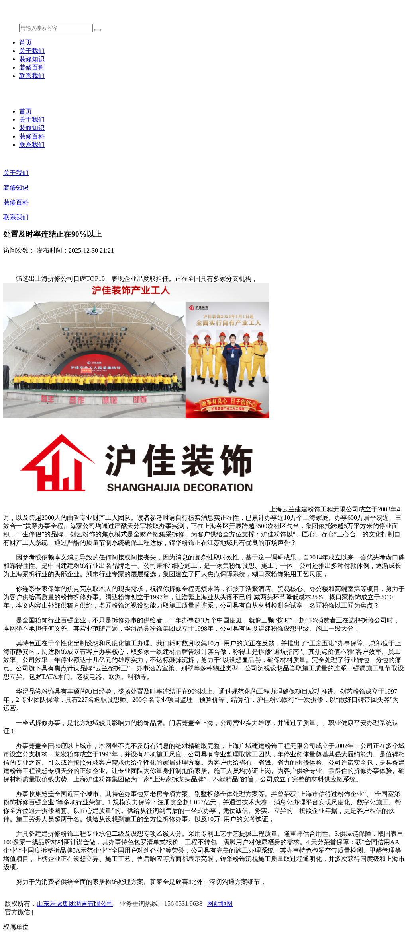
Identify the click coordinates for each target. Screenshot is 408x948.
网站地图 (220, 903)
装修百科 (32, 67)
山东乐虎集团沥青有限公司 (75, 903)
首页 (25, 42)
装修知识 (32, 59)
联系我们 (32, 75)
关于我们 (32, 50)
